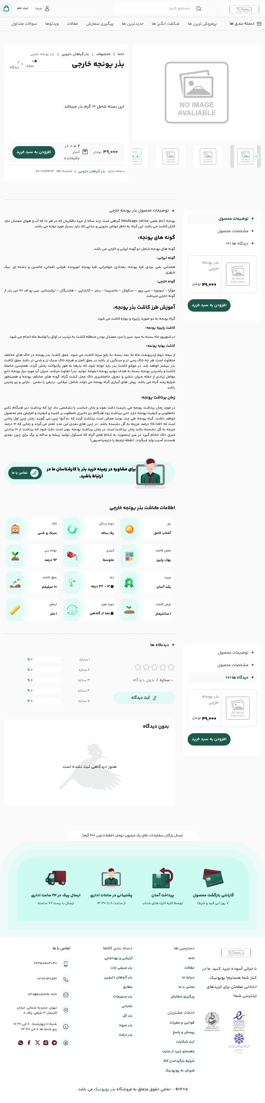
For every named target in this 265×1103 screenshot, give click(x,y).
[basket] (6, 8)
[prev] (255, 156)
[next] (138, 156)
